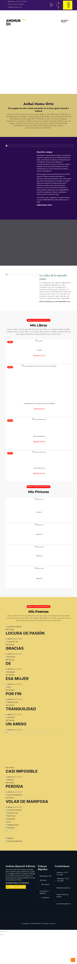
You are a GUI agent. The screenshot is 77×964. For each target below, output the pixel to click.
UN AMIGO (16, 724)
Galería (46, 20)
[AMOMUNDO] (8, 15)
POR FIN (13, 693)
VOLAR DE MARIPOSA (27, 801)
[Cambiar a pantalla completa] (2, 931)
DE (8, 663)
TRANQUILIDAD (21, 708)
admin (10, 639)
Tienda (39, 20)
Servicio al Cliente (64, 21)
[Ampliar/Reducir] (1, 931)
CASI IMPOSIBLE (22, 771)
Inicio (24, 20)
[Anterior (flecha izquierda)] (1, 934)
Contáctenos (54, 24)
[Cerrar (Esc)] (6, 931)
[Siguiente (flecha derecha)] (2, 934)
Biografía (31, 20)
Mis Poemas (55, 20)
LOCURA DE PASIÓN (25, 633)
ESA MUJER (17, 678)
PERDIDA (14, 786)
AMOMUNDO (13, 22)
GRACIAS (15, 648)
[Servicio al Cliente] (63, 17)
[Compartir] (4, 931)
